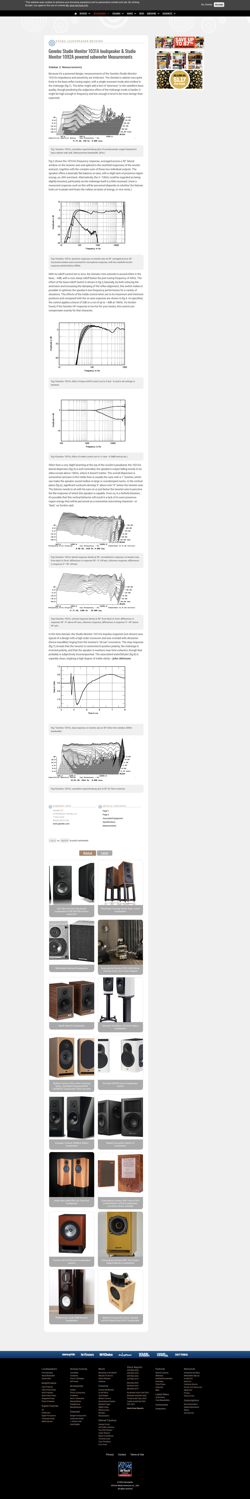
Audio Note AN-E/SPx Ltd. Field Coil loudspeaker (71, 1202)
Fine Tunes (103, 1445)
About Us (187, 1381)
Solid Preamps (47, 1393)
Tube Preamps (47, 1387)
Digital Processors (49, 1416)
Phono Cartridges (77, 1379)
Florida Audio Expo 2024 (136, 1398)
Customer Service (190, 1384)
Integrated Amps (48, 1398)
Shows (130, 13)
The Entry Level (104, 1439)
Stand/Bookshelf (48, 1376)
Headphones (75, 1404)
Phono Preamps (48, 1401)
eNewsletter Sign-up (191, 1376)
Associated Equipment (113, 818)
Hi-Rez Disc (46, 1413)
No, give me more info (77, 5)
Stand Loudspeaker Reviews (79, 41)
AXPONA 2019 (133, 1379)
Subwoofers (46, 1379)
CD (43, 1410)
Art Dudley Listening (106, 1427)
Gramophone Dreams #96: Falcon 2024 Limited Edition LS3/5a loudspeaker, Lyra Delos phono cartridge (120, 1203)
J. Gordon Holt (76, 1421)
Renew (186, 1410)
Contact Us (188, 1379)
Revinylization (104, 1416)
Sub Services (189, 1413)
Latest (104, 853)
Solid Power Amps (49, 1396)
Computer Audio (48, 1419)
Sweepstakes (161, 1409)
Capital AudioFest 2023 (136, 1401)
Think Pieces (160, 1384)
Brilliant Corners (105, 1398)
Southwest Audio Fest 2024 (138, 1393)
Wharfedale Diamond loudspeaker (71, 968)
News (141, 13)
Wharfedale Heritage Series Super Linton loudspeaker (120, 910)
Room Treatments (77, 1398)
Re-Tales (102, 1413)
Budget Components (78, 1416)
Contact (122, 1454)
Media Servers (47, 1421)
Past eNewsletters (163, 1400)
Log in (52, 840)
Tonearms (74, 1376)
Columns (116, 13)
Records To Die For (106, 1376)
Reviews (83, 13)
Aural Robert (103, 1396)
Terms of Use (189, 1396)
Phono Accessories (77, 1393)
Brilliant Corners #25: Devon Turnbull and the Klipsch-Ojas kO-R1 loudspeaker (120, 1319)
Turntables (74, 1373)
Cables (73, 1390)
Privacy (187, 1393)
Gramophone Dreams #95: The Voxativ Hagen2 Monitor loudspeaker (120, 1261)
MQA (157, 1390)
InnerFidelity (75, 1424)
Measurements (109, 826)
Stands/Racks (75, 1401)
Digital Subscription (191, 1407)
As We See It (103, 1393)
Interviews (159, 1381)
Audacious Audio (77, 1419)
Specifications (109, 822)
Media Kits (188, 1390)
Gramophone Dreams (107, 1401)
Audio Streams (104, 1433)
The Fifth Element (105, 1430)
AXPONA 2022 (133, 1376)
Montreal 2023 (132, 1383)
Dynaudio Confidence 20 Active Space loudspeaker (120, 1027)
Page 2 (106, 814)
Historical (159, 1387)
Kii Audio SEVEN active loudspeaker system (120, 1084)
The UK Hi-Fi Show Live (193, 1387)
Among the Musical (106, 1390)
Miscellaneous (75, 1407)
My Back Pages (104, 1404)
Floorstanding (47, 1373)
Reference (159, 1376)
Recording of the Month (108, 1373)
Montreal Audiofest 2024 (136, 1396)
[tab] (87, 853)
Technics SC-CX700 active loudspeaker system (72, 1261)
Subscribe (151, 13)
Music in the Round (106, 1436)
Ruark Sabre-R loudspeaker (72, 1025)
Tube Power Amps (49, 1390)
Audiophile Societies (192, 1373)
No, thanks (206, 4)
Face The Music (105, 1442)
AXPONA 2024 (133, 1370)
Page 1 (106, 811)
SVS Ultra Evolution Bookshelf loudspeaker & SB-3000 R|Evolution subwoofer (72, 911)
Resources (167, 13)
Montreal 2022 (132, 1386)
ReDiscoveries (104, 1410)
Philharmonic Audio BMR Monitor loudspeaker (72, 1319)
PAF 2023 (131, 1404)
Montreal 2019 (132, 1389)
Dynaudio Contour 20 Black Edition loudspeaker (72, 1144)
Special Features (162, 1373)
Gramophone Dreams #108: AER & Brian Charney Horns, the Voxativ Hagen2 (120, 969)
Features (102, 1381)
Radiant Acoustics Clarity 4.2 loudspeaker (120, 1144)
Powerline (74, 1396)
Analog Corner (104, 1424)
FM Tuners (74, 1381)
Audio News (160, 1397)
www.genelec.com (61, 824)
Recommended (99, 13)
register (64, 840)
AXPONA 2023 (133, 1373)
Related (87, 853)
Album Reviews (104, 1379)
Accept (219, 4)
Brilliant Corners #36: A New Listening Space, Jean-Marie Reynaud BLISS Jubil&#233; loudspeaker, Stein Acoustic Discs (71, 1087)
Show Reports (134, 1367)
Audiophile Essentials (164, 1379)
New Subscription (191, 1404)
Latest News (162, 1394)
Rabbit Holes (104, 1407)
